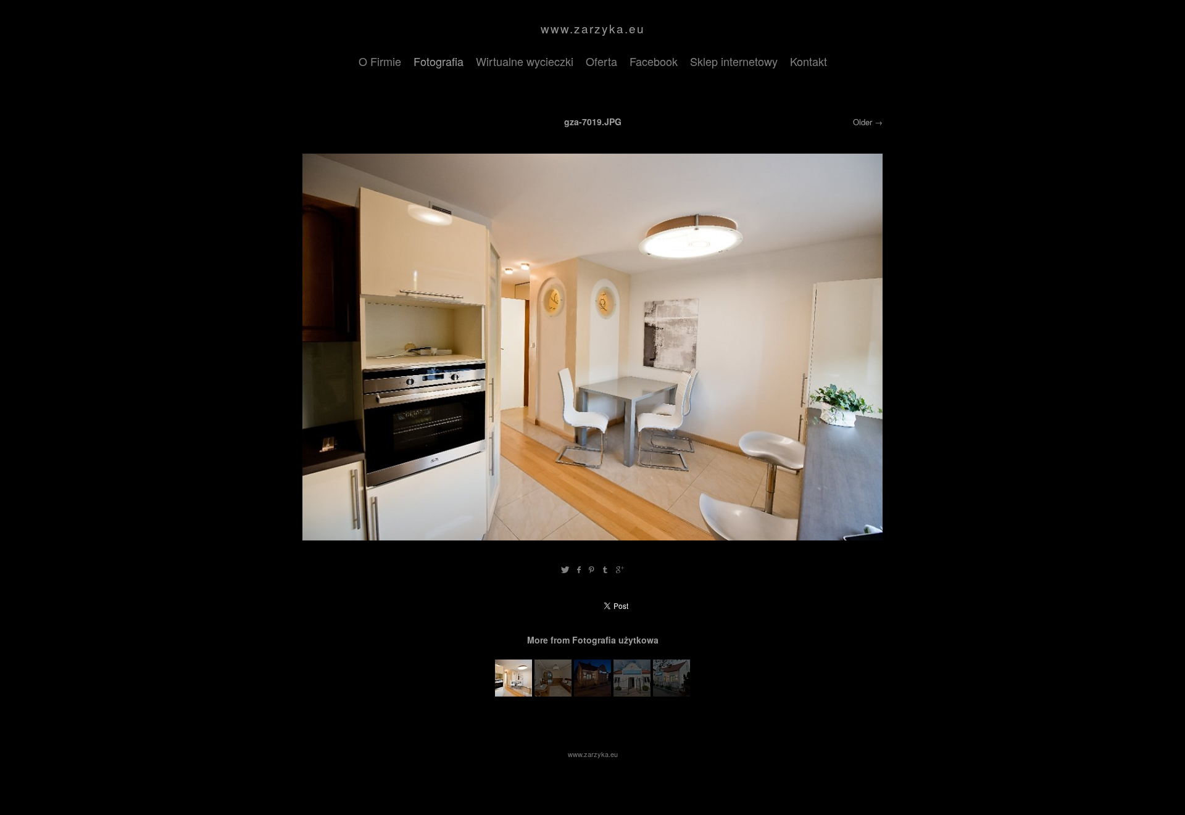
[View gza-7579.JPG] (632, 693)
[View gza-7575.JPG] (592, 693)
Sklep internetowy (734, 61)
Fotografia (439, 61)
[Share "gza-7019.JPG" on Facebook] (578, 569)
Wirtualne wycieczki (524, 61)
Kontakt (808, 61)
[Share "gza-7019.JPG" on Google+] (620, 569)
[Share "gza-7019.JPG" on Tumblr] (606, 569)
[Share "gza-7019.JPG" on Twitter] (565, 569)
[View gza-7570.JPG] (671, 693)
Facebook (654, 61)
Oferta (601, 61)
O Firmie (380, 61)
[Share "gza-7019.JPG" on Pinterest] (591, 569)
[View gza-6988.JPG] (553, 693)
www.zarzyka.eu (593, 28)
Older (862, 122)
